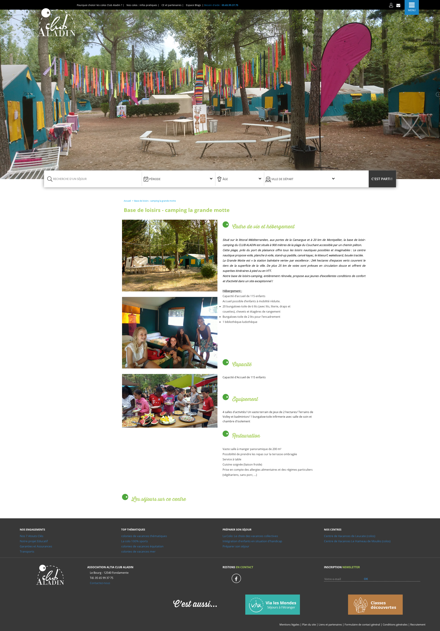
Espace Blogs (193, 5)
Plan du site (309, 624)
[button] (382, 178)
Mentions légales (289, 624)
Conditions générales (395, 624)
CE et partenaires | (173, 5)
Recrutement (417, 624)
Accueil (127, 200)
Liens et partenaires (331, 624)
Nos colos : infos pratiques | (142, 5)
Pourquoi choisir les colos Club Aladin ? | (100, 5)
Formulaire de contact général (362, 624)
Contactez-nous (100, 583)
